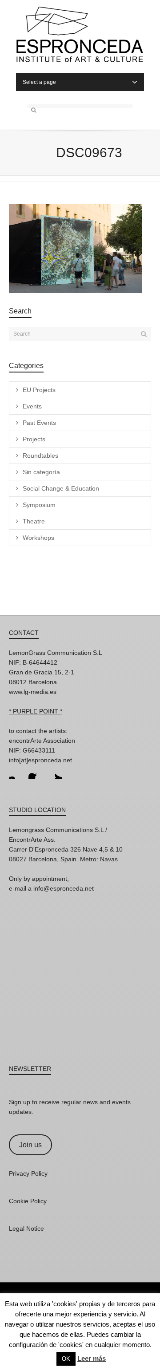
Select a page (39, 82)
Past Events (39, 422)
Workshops (38, 537)
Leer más (91, 1358)
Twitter (55, 772)
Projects (34, 439)
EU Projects (39, 389)
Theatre (34, 521)
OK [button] (66, 1358)
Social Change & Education (61, 488)
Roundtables (40, 455)
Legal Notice (26, 1228)
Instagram (16, 772)
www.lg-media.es (32, 691)
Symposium (39, 504)
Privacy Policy (28, 1173)
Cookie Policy (28, 1201)
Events (32, 406)
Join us (30, 1145)
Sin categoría (41, 471)
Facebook (35, 772)
